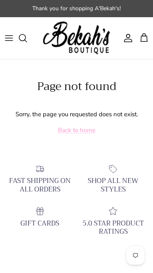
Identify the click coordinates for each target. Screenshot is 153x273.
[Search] (27, 38)
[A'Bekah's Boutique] (76, 38)
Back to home (76, 130)
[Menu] (9, 38)
